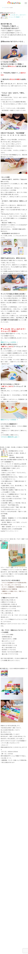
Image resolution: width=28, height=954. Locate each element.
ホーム (3, 7)
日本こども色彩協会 (14, 3)
